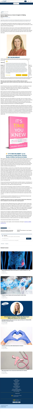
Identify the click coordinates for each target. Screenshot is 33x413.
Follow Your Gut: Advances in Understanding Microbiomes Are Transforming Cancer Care (7, 231)
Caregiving (6, 243)
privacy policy (16, 240)
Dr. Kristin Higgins (5, 322)
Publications (2, 243)
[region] (16, 68)
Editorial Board (16, 381)
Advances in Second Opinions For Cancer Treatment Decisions (24, 231)
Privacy (16, 388)
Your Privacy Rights (16, 391)
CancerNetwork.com (16, 383)
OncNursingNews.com (16, 386)
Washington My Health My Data (16, 390)
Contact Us (16, 382)
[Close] (27, 61)
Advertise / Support (16, 380)
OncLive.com (16, 385)
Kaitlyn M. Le (4, 271)
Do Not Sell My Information (16, 389)
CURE (1, 12)
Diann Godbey (4, 347)
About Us (16, 379)
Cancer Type (15, 3)
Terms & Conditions (17, 387)
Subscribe (28, 238)
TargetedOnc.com (16, 384)
